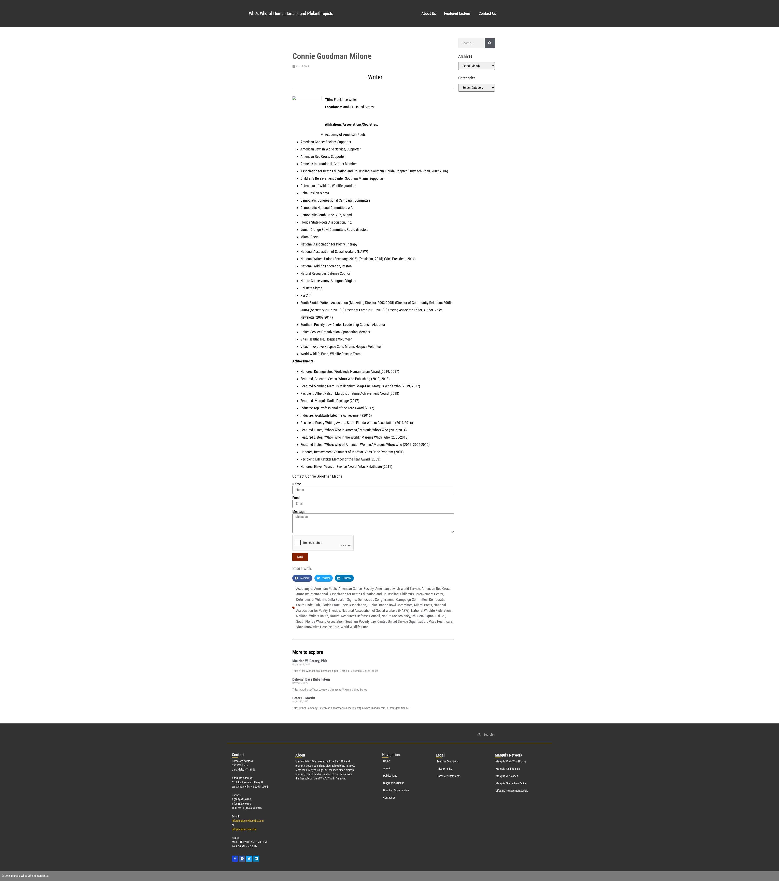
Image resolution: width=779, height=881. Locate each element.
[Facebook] (242, 859)
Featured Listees (457, 13)
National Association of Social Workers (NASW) (375, 610)
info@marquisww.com (244, 829)
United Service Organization (407, 621)
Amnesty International (312, 594)
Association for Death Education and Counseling (364, 594)
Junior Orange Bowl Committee (390, 605)
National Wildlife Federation (431, 610)
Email (296, 498)
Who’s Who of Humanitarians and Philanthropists (291, 13)
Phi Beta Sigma (423, 616)
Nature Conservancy (396, 616)
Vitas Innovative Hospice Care (317, 627)
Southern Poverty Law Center (365, 621)
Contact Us (487, 13)
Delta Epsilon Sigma (342, 599)
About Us (428, 13)
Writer (375, 77)
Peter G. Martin (303, 698)
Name (296, 484)
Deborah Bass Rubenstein (311, 679)
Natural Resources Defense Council (355, 616)
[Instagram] (235, 859)
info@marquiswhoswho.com (248, 820)
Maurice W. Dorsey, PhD (309, 661)
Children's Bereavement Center (421, 594)
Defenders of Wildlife (311, 599)
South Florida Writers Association (320, 621)
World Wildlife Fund (355, 627)
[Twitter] (249, 859)
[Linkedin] (256, 859)
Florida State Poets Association (344, 605)
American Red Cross (436, 588)
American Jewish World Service (397, 588)
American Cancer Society (356, 588)
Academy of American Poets (316, 588)
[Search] (490, 43)
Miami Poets (423, 605)
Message (298, 511)
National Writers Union (312, 616)
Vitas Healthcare (440, 621)
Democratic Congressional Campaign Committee (392, 599)
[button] (302, 578)
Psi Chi (440, 616)
